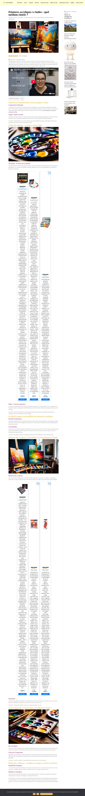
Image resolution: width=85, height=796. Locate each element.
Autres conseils (79, 2)
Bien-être (37, 2)
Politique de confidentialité (46, 794)
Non (38, 794)
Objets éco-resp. (54, 2)
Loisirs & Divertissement (39, 17)
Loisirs (25, 2)
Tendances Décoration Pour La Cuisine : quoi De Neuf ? (70, 103)
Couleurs (26, 17)
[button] (16, 59)
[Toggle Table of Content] (21, 99)
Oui (34, 794)
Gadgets (72, 2)
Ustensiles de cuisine (64, 2)
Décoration (19, 2)
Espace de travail (44, 2)
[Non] (83, 793)
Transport (31, 2)
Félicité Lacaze (13, 17)
